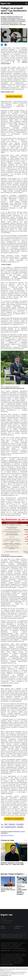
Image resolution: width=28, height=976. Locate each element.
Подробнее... (8, 970)
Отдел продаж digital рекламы (19, 950)
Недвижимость (19, 926)
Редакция (22, 942)
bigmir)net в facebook (7, 835)
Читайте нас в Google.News (14, 819)
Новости (3, 928)
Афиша (2, 926)
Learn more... (21, 973)
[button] (24, 840)
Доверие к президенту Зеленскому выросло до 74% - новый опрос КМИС (12, 863)
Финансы (17, 928)
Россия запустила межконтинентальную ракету (8, 889)
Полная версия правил (7, 964)
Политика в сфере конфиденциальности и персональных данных (13, 947)
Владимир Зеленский (10, 827)
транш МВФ (20, 827)
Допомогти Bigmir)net (14, 96)
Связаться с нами (5, 944)
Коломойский (20, 824)
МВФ (6, 824)
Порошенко (12, 824)
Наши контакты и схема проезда (9, 942)
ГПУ (2, 827)
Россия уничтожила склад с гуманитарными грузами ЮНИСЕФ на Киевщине (22, 889)
